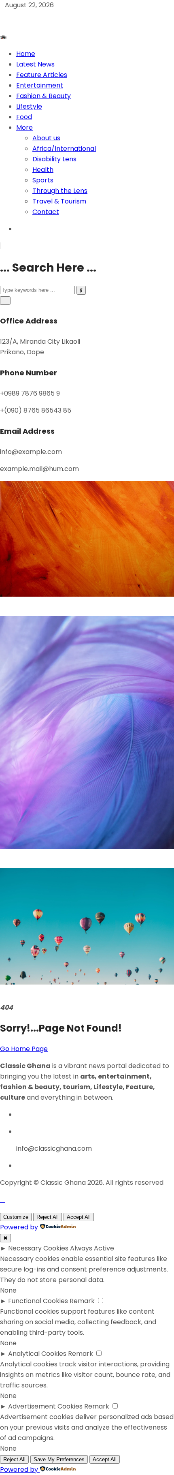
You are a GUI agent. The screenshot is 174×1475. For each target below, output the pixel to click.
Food (24, 117)
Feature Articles (41, 74)
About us (46, 138)
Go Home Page (24, 1048)
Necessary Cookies (38, 1248)
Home (25, 53)
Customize (15, 1217)
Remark (82, 1301)
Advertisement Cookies (45, 1406)
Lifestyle (29, 106)
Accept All (79, 1217)
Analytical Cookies (37, 1353)
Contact (45, 211)
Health (42, 169)
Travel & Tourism (59, 201)
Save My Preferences (59, 1459)
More (24, 127)
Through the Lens (59, 190)
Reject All (47, 1217)
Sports (42, 180)
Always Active (92, 1248)
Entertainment (39, 85)
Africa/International (64, 148)
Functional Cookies (38, 1301)
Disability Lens (54, 159)
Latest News (35, 64)
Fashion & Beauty (43, 96)
